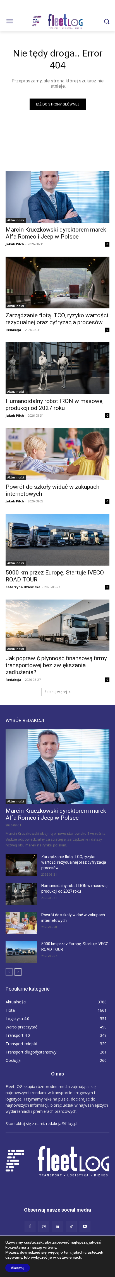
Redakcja (13, 330)
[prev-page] (9, 972)
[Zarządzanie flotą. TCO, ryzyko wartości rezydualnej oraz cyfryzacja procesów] (57, 282)
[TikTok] (71, 1226)
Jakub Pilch (15, 244)
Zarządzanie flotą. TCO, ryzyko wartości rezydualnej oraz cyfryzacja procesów (57, 319)
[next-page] (18, 972)
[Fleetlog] (57, 21)
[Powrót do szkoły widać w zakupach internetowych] (57, 454)
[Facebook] (30, 1226)
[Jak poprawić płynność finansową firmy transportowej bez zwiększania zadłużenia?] (57, 625)
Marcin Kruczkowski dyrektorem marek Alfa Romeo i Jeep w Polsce (56, 233)
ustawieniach (69, 1257)
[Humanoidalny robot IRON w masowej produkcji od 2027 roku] (57, 368)
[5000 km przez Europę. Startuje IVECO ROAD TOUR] (57, 540)
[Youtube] (85, 1226)
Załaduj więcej (55, 691)
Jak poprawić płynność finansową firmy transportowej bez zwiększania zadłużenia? (56, 665)
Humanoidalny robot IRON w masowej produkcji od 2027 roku (55, 404)
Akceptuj (17, 1268)
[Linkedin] (57, 1226)
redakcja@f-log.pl (61, 1123)
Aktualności (15, 220)
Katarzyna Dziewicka (23, 587)
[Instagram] (43, 1226)
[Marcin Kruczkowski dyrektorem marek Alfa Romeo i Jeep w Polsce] (57, 197)
